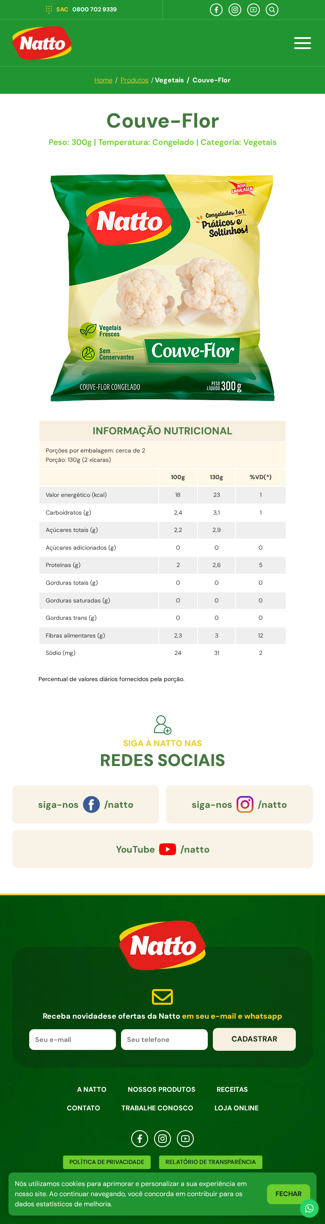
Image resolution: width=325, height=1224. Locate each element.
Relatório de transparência (210, 1162)
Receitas (232, 1089)
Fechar (288, 1193)
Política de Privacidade (106, 1162)
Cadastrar (254, 1039)
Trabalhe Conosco (157, 1108)
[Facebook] (216, 9)
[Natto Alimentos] (42, 43)
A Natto (92, 1089)
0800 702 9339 (86, 9)
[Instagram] (235, 9)
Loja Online (237, 1108)
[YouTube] (253, 9)
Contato (83, 1108)
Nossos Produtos (162, 1089)
